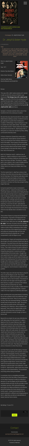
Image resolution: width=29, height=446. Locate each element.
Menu (25, 3)
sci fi (13, 53)
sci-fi (10, 53)
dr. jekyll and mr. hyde (7, 49)
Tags (2, 46)
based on (15, 52)
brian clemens (12, 50)
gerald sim (9, 52)
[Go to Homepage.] (11, 13)
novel (20, 52)
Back (14, 415)
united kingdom (20, 53)
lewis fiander (19, 55)
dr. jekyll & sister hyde (19, 49)
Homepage (8, 35)
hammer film (11, 55)
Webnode (17, 442)
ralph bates (20, 50)
